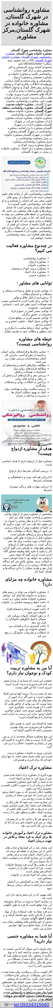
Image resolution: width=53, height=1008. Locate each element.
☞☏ (26, 1004)
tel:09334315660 (31, 1004)
